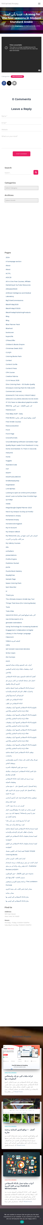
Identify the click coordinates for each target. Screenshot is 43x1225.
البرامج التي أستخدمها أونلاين (14, 695)
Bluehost (9, 328)
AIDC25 (8, 277)
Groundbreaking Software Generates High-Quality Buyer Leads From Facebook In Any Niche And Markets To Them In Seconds (22, 445)
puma (8, 567)
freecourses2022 (12, 426)
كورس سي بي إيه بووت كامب (15, 806)
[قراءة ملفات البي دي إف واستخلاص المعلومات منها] (21, 1057)
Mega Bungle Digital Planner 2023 (19, 508)
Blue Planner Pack (13, 324)
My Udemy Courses (13, 543)
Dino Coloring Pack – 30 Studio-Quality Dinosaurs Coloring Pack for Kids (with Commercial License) (20, 387)
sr (6, 591)
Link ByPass (10, 489)
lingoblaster (10, 485)
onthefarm (10, 551)
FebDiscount (11, 410)
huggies (9, 461)
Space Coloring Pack (13, 583)
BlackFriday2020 (12, 304)
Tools (8, 607)
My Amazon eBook (13, 532)
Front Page (10, 434)
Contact (9, 360)
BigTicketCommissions (14, 300)
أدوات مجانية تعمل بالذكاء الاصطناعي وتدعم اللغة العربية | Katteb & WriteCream (19, 1186)
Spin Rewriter (11, 587)
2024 (8, 257)
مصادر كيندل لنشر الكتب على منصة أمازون (19, 889)
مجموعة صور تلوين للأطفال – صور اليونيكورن (19, 874)
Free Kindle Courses (13, 422)
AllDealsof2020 (11, 289)
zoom (8, 661)
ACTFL (8, 273)
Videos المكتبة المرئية (13, 641)
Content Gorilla (11, 364)
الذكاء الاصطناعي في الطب (14, 699)
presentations (11, 555)
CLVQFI (8, 352)
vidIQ (8, 645)
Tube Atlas (10, 611)
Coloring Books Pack (14, 356)
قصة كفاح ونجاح (11, 802)
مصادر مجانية (10, 893)
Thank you (10, 595)
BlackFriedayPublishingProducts (18, 312)
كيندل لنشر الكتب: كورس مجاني (15, 858)
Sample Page (11, 579)
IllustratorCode (11, 465)
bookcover (10, 332)
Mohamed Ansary (12, 520)
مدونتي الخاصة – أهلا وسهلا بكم (15, 877)
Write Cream (10, 653)
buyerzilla (9, 336)
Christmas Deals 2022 (14, 348)
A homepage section (13, 261)
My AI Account (11, 528)
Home (8, 457)
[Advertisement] (21, 226)
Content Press (11, 368)
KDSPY (8, 473)
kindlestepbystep (12, 481)
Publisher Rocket (12, 563)
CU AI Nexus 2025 (12, 380)
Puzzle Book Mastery (14, 571)
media (8, 504)
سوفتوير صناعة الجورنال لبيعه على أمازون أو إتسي (21, 798)
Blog (7, 316)
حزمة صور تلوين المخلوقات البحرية (16, 767)
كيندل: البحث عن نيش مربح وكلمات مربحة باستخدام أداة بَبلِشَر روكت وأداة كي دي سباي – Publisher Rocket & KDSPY (22, 866)
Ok (22, 1222)
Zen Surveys (10, 657)
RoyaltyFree (10, 575)
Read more (18, 1092)
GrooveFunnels (11, 438)
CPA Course (10, 372)
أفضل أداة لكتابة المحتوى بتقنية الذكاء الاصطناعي (20, 676)
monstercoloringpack (14, 524)
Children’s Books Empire (15, 344)
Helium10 (9, 453)
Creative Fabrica (12, 376)
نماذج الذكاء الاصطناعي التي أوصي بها (17, 897)
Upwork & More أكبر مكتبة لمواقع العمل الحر (20, 615)
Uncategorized (17, 76)
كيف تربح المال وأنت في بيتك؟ (15, 825)
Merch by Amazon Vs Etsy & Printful (19, 512)
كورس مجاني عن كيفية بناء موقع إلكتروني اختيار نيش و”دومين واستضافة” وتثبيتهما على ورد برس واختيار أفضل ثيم (20, 813)
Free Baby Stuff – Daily (14, 414)
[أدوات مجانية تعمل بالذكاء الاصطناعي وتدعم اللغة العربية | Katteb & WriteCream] (21, 1164)
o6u (7, 547)
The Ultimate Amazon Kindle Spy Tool (20, 599)
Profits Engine (11, 559)
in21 (7, 469)
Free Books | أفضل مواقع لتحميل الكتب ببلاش (21, 418)
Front (8, 430)
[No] (40, 1218)
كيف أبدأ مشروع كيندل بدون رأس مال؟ (18, 821)
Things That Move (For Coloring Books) (20, 603)
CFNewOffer (10, 340)
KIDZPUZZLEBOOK (13, 477)
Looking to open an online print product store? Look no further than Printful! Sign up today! (21, 496)
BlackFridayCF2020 (13, 308)
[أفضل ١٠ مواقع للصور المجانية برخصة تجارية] (21, 1110)
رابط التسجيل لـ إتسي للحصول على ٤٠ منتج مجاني (21, 786)
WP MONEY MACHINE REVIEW (18, 649)
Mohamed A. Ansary (13, 516)
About (8, 265)
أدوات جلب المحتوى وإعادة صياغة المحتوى (19, 665)
